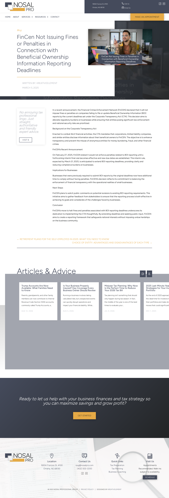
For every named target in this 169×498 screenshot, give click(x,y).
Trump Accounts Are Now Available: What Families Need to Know (37, 288)
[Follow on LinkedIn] (163, 4)
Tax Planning (117, 468)
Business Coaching (117, 472)
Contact (55, 17)
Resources (40, 17)
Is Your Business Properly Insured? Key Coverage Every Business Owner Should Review (79, 288)
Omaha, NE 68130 (51, 468)
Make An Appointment (147, 17)
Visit (24, 140)
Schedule (150, 477)
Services (26, 17)
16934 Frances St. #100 (52, 465)
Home (7, 17)
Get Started (84, 415)
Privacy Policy (87, 489)
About (16, 17)
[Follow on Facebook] (160, 4)
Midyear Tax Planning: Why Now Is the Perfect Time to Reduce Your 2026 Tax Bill (121, 288)
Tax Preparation (117, 465)
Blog (19, 30)
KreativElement (114, 489)
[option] (38, 301)
